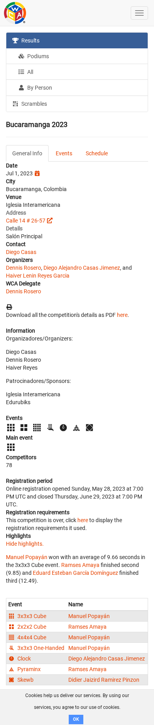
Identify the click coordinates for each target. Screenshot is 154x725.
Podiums (37, 56)
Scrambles (33, 104)
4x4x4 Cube (31, 637)
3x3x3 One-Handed (40, 648)
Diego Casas (21, 252)
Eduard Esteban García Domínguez (75, 573)
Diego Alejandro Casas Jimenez (81, 268)
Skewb (25, 680)
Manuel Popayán (26, 557)
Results (29, 40)
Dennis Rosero (23, 268)
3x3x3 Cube (31, 616)
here (122, 315)
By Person (39, 88)
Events (64, 153)
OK (76, 719)
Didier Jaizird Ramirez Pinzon (103, 680)
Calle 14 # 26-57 (25, 220)
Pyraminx (28, 669)
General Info (27, 153)
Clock (23, 658)
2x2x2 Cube (31, 627)
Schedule (97, 153)
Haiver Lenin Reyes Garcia (37, 275)
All (29, 72)
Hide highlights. (25, 544)
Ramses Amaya (80, 565)
